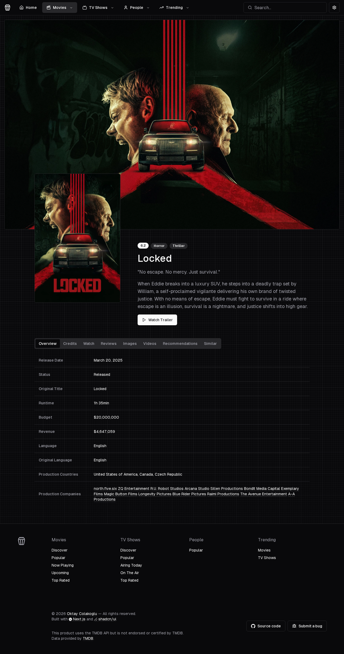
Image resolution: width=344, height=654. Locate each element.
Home (31, 7)
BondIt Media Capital (262, 488)
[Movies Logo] (7, 7)
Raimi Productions (223, 494)
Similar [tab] (210, 343)
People (136, 7)
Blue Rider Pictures (189, 494)
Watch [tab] (88, 343)
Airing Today (131, 565)
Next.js (79, 619)
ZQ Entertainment (133, 488)
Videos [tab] (149, 343)
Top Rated (61, 580)
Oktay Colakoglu (82, 613)
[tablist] (127, 343)
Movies (59, 7)
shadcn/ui (107, 619)
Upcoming (60, 573)
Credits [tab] (70, 343)
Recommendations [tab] (180, 343)
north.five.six (105, 488)
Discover (59, 550)
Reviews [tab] (109, 343)
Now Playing (63, 565)
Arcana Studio (197, 488)
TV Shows (98, 7)
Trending (174, 7)
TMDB (88, 638)
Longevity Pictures (154, 494)
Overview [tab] (48, 343)
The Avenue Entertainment (263, 494)
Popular (58, 558)
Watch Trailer (160, 320)
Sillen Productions (226, 488)
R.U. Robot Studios (167, 488)
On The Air (129, 573)
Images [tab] (130, 343)
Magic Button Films (120, 494)
